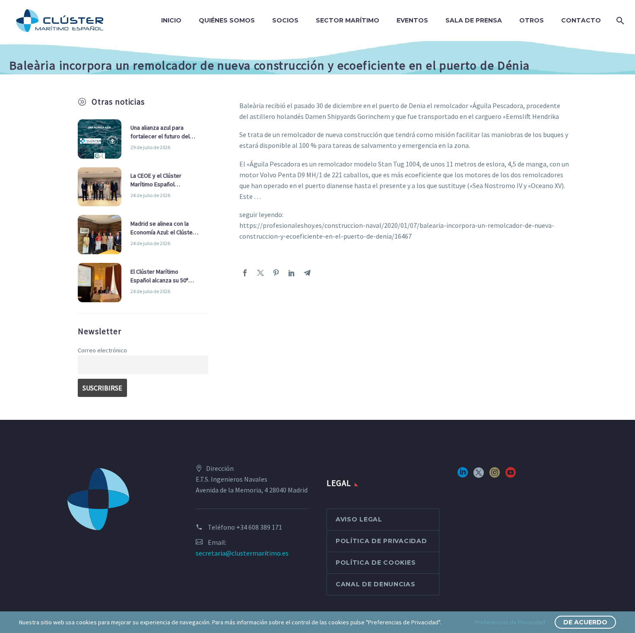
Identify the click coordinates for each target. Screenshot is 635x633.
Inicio (171, 20)
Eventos (412, 20)
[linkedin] (462, 475)
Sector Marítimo (347, 20)
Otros (531, 20)
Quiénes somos (227, 20)
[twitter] (478, 475)
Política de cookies (376, 562)
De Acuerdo (585, 622)
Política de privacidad (381, 541)
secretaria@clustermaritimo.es (242, 553)
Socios (285, 20)
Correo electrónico (102, 350)
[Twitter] (260, 272)
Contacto (581, 20)
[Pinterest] (276, 272)
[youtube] (510, 475)
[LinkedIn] (291, 272)
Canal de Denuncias (376, 584)
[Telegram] (307, 272)
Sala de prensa (473, 20)
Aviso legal (359, 519)
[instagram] (494, 475)
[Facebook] (244, 272)
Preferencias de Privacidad (510, 622)
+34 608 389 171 (259, 527)
